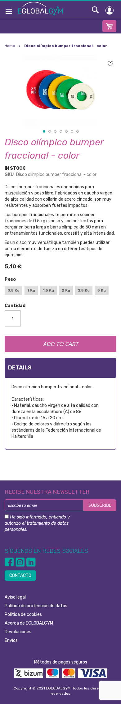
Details (20, 367)
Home (10, 46)
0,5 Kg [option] (13, 290)
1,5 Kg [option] (48, 290)
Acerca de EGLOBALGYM (29, 623)
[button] (44, 131)
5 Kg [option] (101, 290)
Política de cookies (23, 614)
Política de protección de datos (36, 605)
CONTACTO (20, 575)
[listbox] (60, 291)
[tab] (60, 367)
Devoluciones (18, 631)
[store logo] (40, 8)
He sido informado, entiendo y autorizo (37, 523)
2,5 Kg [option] (84, 290)
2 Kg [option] (66, 290)
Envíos (11, 640)
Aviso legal (15, 597)
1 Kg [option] (31, 290)
